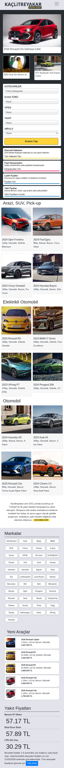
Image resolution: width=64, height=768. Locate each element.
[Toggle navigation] (56, 3)
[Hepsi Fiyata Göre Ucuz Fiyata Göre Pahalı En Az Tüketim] (33, 133)
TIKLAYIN (32, 763)
